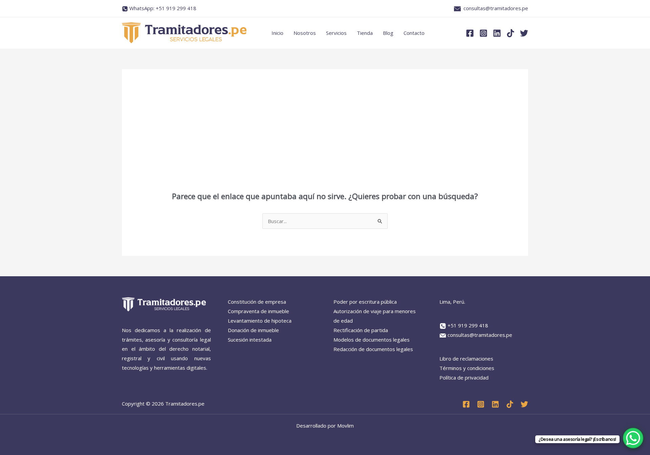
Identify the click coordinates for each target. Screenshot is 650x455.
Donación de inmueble (253, 330)
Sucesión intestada (250, 339)
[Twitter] (524, 33)
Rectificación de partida (360, 330)
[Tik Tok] (510, 404)
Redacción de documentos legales (373, 349)
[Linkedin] (497, 33)
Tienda (365, 32)
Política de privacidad (464, 377)
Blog (388, 32)
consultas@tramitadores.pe (495, 8)
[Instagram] (483, 33)
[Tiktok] (510, 33)
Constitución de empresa (257, 301)
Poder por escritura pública (365, 301)
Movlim (345, 425)
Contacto (414, 32)
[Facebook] (470, 33)
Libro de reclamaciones (466, 358)
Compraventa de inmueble (258, 311)
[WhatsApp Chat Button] (633, 438)
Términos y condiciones (466, 368)
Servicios (336, 32)
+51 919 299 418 (468, 325)
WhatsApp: (162, 8)
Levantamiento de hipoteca (259, 320)
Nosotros (305, 32)
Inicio (277, 32)
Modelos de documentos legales (371, 339)
